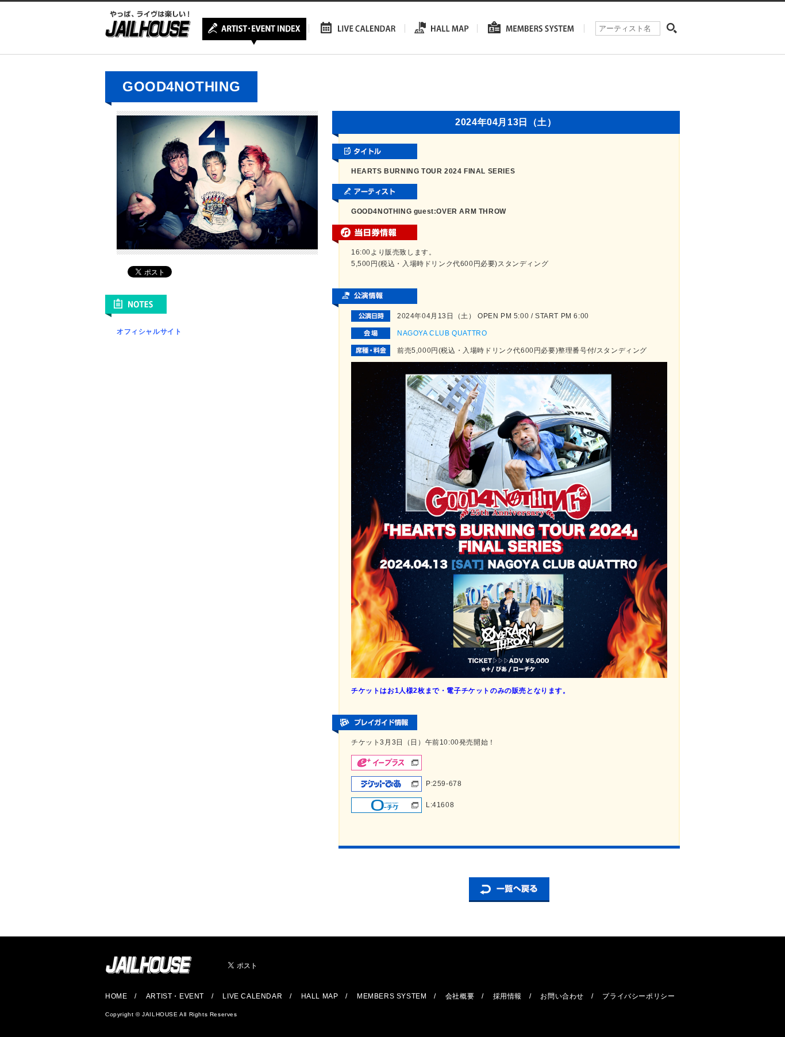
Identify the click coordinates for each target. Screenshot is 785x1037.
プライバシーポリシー (638, 996)
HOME (116, 996)
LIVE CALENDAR (252, 996)
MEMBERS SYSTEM (391, 996)
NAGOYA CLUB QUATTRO (442, 333)
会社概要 (459, 996)
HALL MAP (319, 996)
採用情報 (507, 996)
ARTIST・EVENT (175, 996)
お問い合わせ (562, 996)
